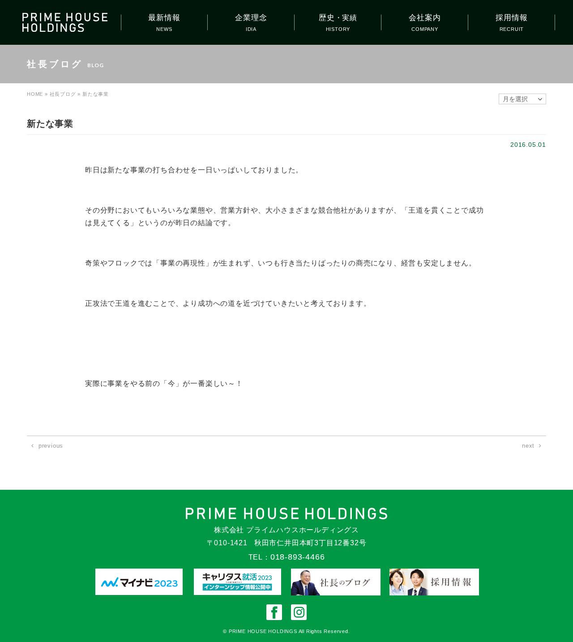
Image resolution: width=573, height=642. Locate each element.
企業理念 (251, 17)
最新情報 (164, 17)
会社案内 (424, 17)
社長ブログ (63, 94)
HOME (35, 94)
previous (50, 445)
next (528, 445)
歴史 (338, 17)
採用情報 (511, 17)
